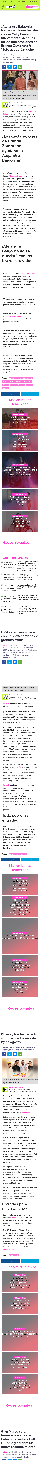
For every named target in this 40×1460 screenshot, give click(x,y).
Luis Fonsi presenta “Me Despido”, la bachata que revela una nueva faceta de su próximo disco (20, 1334)
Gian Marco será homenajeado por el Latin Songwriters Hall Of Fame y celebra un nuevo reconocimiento (20, 1283)
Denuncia (13, 385)
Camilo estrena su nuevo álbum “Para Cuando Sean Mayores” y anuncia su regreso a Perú (20, 1385)
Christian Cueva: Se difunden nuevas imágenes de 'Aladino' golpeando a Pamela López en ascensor (28, 598)
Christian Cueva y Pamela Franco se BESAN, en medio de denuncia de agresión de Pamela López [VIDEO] (28, 576)
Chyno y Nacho (14, 1255)
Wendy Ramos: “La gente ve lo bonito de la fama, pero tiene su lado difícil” (20, 522)
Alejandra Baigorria (18, 55)
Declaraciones (27, 378)
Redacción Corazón (16, 103)
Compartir (12, 394)
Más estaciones (32, 1)
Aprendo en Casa (7, 1)
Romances (21, 385)
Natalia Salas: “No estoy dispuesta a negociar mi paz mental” (20, 988)
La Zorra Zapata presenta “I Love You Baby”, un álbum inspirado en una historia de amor (20, 441)
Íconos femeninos (20, 415)
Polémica (6, 385)
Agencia (5, 388)
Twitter (31, 394)
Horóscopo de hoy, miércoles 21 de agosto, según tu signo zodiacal (27, 586)
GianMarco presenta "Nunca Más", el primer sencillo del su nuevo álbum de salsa (20, 1363)
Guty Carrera (27, 381)
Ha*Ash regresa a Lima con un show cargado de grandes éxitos (20, 419)
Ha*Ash (6, 645)
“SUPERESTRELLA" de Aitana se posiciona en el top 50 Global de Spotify (20, 500)
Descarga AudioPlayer (19, 1)
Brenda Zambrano (8, 381)
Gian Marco (7, 1452)
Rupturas (29, 385)
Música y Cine (20, 1275)
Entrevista (19, 381)
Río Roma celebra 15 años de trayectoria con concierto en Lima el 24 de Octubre (20, 1304)
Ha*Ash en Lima (21, 854)
